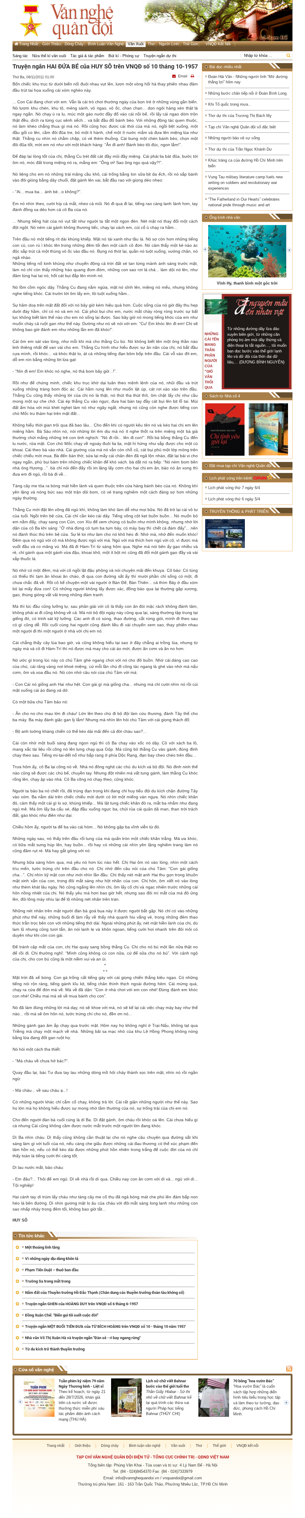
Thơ (151, 44)
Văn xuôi (136, 44)
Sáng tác (20, 56)
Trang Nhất (28, 44)
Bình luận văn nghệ (106, 44)
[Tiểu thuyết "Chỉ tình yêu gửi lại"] (225, 429)
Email (182, 76)
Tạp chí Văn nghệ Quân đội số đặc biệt (242, 127)
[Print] (193, 76)
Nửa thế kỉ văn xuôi (49, 56)
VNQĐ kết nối (218, 44)
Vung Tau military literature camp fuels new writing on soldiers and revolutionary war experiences (245, 182)
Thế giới (190, 44)
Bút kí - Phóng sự (123, 56)
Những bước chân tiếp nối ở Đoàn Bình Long (247, 93)
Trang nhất (55, 1446)
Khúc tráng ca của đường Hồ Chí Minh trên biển (245, 163)
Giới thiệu (51, 44)
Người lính (169, 44)
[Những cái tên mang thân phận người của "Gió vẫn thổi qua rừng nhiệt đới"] (216, 306)
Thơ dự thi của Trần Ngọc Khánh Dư (240, 149)
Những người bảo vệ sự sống (234, 138)
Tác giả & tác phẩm (87, 56)
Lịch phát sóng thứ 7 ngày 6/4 (234, 487)
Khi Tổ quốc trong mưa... (230, 104)
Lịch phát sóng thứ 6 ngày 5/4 (234, 499)
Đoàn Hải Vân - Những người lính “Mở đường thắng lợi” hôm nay (247, 79)
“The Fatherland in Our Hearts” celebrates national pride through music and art (244, 202)
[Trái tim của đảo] (269, 429)
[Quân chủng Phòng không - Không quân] (225, 533)
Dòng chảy (74, 44)
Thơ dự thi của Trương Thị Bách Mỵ (240, 115)
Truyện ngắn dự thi (160, 56)
